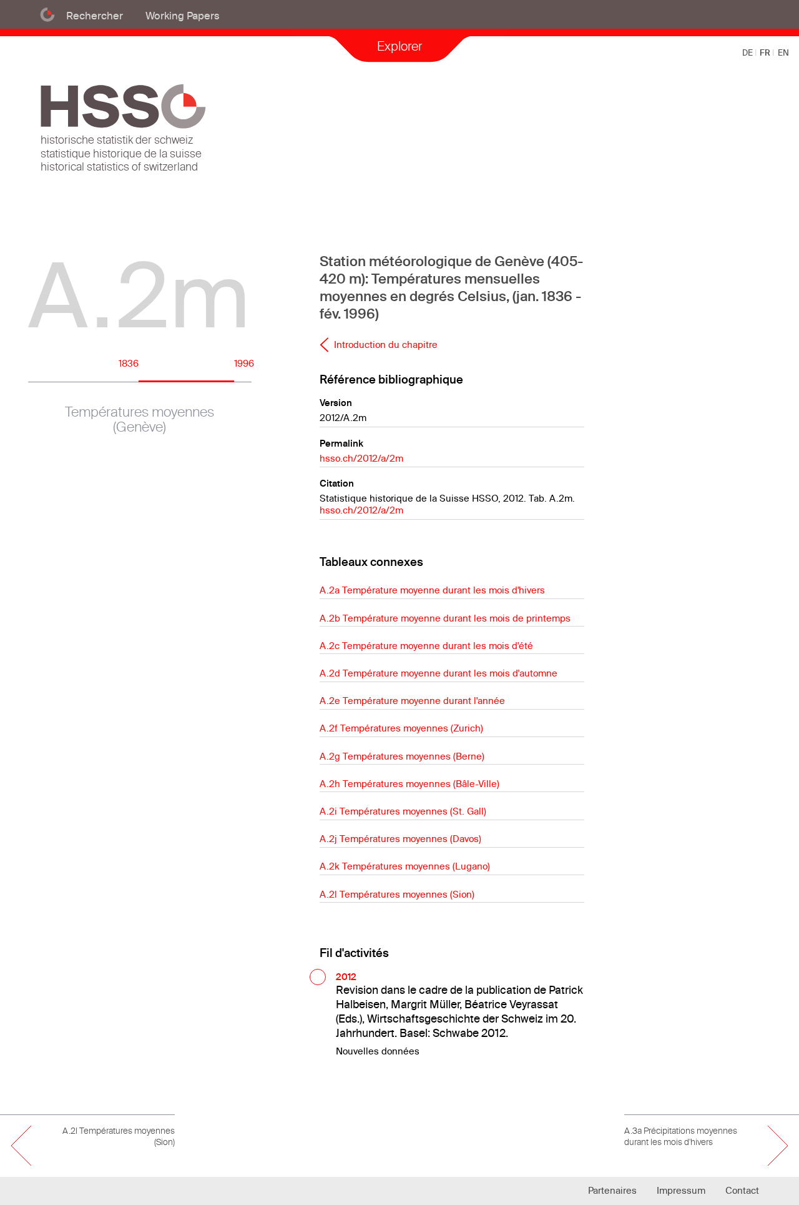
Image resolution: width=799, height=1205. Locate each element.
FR (766, 52)
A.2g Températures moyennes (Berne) (402, 756)
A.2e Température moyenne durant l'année (412, 701)
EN (783, 52)
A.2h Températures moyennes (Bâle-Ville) (409, 784)
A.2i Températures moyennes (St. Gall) (403, 811)
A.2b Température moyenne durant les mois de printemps (445, 618)
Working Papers (182, 15)
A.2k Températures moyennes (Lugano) (405, 866)
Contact (742, 1190)
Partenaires (612, 1190)
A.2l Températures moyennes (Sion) (397, 894)
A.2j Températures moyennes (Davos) (400, 839)
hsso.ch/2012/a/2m (361, 458)
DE (748, 52)
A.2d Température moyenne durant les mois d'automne (438, 673)
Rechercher (94, 15)
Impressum (681, 1190)
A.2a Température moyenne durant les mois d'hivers (432, 590)
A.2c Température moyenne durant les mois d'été (426, 646)
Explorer (399, 46)
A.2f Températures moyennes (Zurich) (401, 728)
